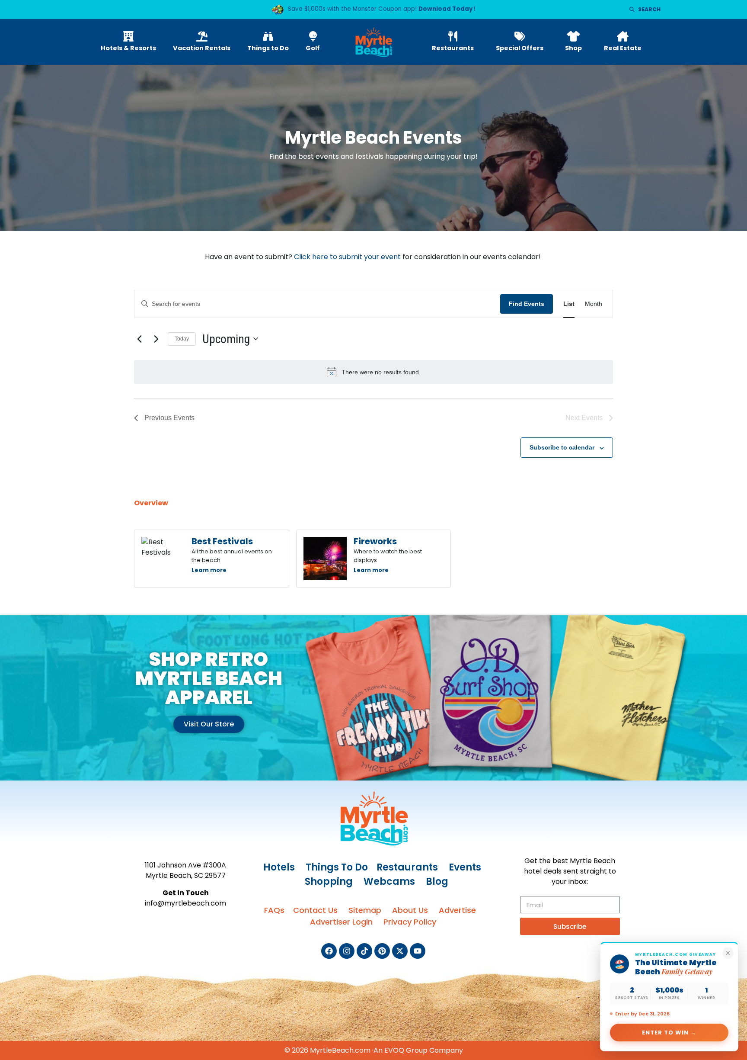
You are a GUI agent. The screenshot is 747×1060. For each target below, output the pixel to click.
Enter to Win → (669, 1032)
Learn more (209, 570)
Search (649, 9)
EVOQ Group (406, 1050)
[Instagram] (346, 951)
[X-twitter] (400, 951)
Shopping (329, 881)
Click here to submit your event (347, 257)
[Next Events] (156, 339)
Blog (437, 881)
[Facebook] (329, 951)
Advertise (457, 910)
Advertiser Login (341, 921)
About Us (410, 910)
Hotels (279, 867)
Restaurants (407, 867)
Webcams (389, 881)
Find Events (526, 303)
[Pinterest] (382, 951)
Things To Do (337, 867)
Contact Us (315, 910)
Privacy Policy (409, 921)
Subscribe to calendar (562, 447)
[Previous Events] (139, 339)
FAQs (274, 910)
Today (182, 339)
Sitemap (364, 910)
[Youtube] (417, 951)
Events (465, 867)
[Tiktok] (364, 951)
